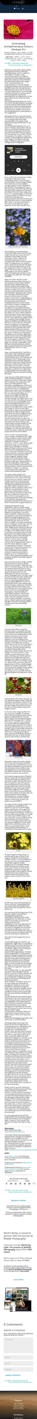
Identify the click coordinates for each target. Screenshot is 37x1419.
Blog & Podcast (18, 1404)
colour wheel (26, 57)
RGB (24, 60)
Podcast (19, 54)
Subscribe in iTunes (12, 1156)
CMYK (17, 57)
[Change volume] (28, 170)
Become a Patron (18, 1200)
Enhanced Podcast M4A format (17, 1168)
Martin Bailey (11, 52)
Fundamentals (10, 54)
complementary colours (14, 59)
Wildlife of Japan (18, 1418)
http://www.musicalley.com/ (15, 1132)
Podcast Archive (18, 1405)
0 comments (27, 54)
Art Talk (29, 52)
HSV (19, 60)
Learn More (18, 1279)
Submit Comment (12, 1375)
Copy (27, 1180)
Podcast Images (18, 1407)
